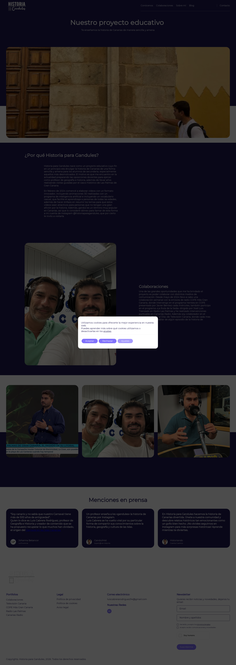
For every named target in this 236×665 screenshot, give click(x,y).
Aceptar (89, 341)
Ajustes (125, 341)
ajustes (107, 331)
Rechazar (107, 341)
